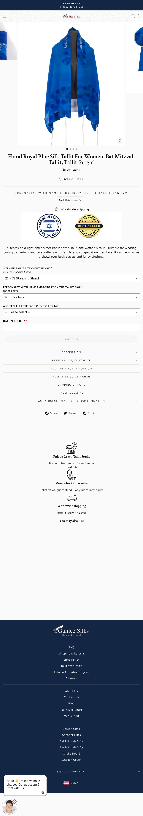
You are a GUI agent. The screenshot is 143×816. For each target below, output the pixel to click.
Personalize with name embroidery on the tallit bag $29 (70, 192)
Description (71, 352)
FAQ (71, 647)
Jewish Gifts (71, 728)
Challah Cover (71, 759)
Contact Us (71, 697)
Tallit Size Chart (71, 709)
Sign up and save (71, 771)
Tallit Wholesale (71, 665)
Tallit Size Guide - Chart (71, 376)
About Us (71, 691)
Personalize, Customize (71, 360)
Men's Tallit (71, 715)
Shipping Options (71, 384)
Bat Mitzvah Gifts (71, 741)
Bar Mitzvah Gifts (71, 747)
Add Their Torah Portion (71, 368)
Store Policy (71, 659)
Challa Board (71, 753)
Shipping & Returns (71, 653)
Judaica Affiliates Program (71, 672)
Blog (71, 703)
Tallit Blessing (71, 392)
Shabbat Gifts (71, 734)
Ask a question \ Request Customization (71, 400)
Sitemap (71, 678)
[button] (9, 806)
